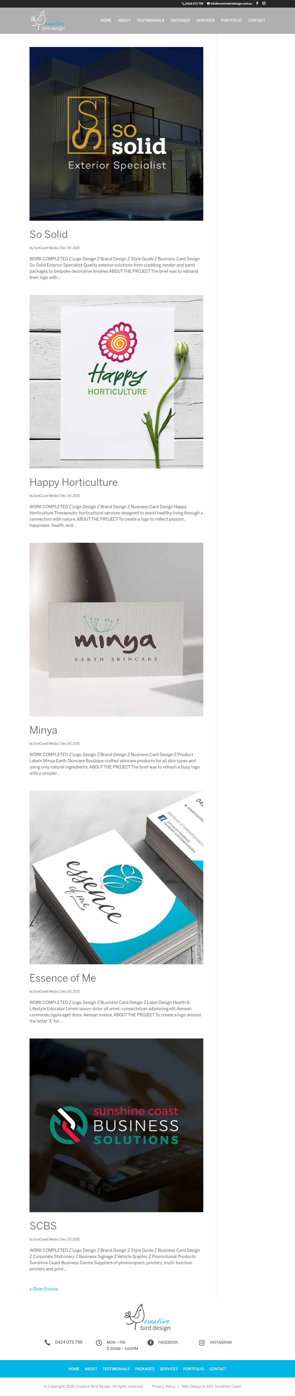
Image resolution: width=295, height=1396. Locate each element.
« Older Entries (44, 1289)
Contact (257, 20)
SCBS (43, 1227)
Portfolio (231, 20)
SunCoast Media (46, 248)
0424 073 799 (68, 1343)
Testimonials (150, 20)
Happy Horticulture (74, 483)
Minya (43, 731)
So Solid (49, 235)
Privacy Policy (164, 1386)
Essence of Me (63, 979)
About (124, 20)
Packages (180, 20)
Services (205, 20)
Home (106, 20)
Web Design (192, 1386)
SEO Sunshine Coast (223, 1386)
